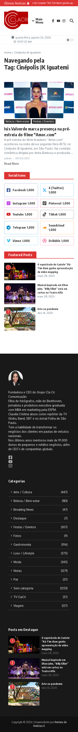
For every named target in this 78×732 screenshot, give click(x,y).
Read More (11, 163)
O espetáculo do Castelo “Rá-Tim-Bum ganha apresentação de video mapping (55, 268)
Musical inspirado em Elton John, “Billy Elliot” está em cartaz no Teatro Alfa (52, 289)
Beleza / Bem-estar (17, 121)
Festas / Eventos (43, 121)
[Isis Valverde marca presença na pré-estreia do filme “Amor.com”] (39, 100)
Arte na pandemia (47, 309)
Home (8, 52)
